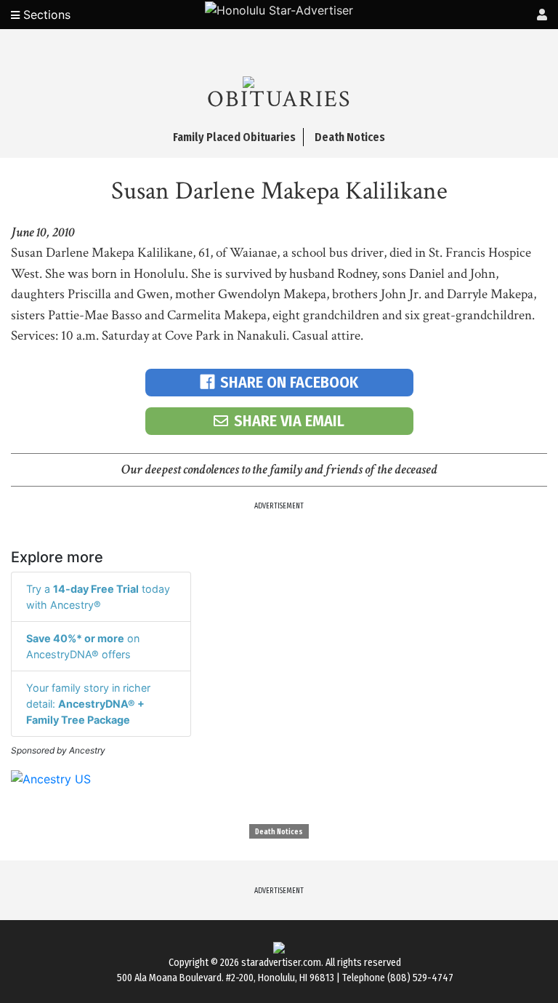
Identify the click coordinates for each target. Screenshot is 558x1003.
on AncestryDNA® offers (83, 646)
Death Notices (279, 832)
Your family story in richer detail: (88, 703)
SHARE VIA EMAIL (289, 421)
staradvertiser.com (281, 962)
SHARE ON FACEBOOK (289, 382)
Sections (45, 14)
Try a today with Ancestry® (98, 597)
